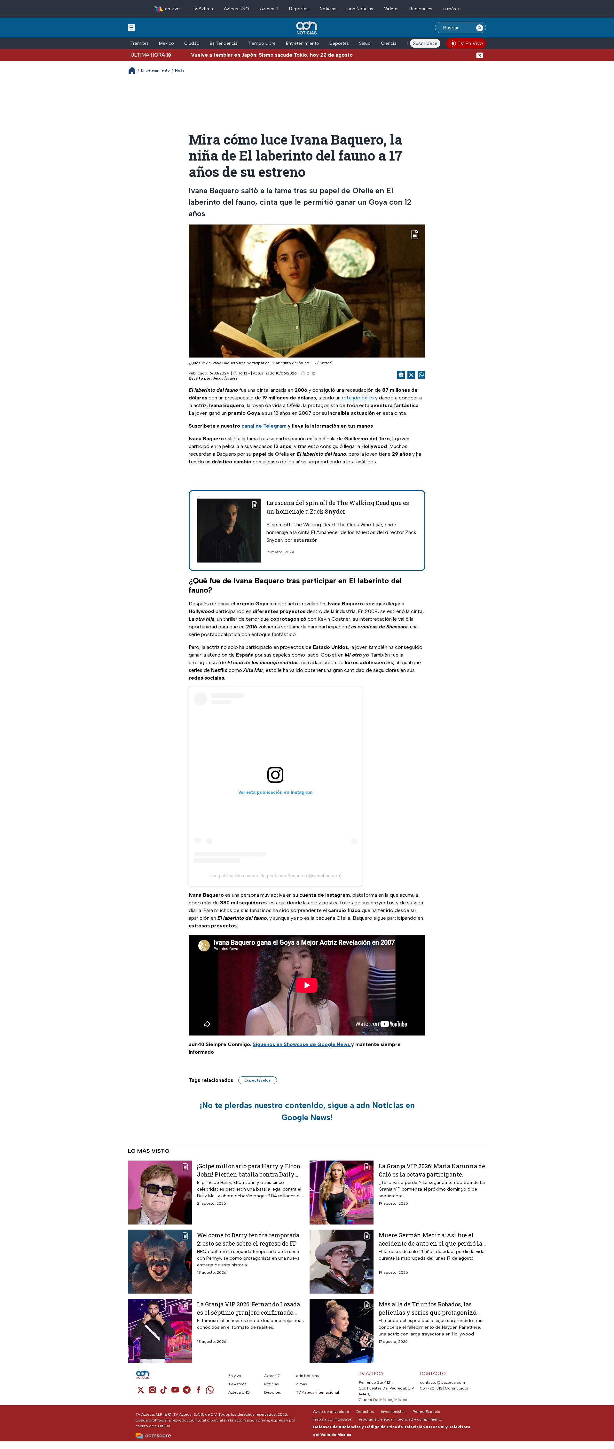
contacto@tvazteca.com (442, 1382)
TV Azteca (202, 9)
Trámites (139, 43)
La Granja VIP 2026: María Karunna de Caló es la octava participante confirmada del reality (432, 1170)
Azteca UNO (236, 9)
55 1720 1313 (431, 1388)
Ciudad (192, 43)
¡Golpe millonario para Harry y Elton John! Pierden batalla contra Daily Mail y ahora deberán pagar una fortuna (249, 1170)
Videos (391, 9)
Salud (365, 43)
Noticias (328, 9)
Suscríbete (425, 43)
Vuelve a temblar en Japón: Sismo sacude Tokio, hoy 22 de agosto (236, 55)
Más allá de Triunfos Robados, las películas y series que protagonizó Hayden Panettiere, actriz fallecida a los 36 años (431, 1308)
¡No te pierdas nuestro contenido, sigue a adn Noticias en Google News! (307, 1111)
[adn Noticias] (307, 28)
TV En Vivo (470, 43)
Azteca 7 (269, 9)
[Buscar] (479, 27)
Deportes (299, 9)
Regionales (420, 9)
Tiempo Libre (262, 43)
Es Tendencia (224, 43)
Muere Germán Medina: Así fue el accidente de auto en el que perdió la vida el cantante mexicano (430, 1239)
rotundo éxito (358, 398)
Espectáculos (257, 1080)
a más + (451, 9)
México (166, 43)
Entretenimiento (302, 43)
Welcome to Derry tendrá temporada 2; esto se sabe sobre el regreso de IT (248, 1239)
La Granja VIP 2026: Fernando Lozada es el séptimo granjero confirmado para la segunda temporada (248, 1308)
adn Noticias (360, 9)
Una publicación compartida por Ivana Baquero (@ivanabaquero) (275, 875)
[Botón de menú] (131, 27)
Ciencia (389, 43)
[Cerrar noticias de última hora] (480, 55)
